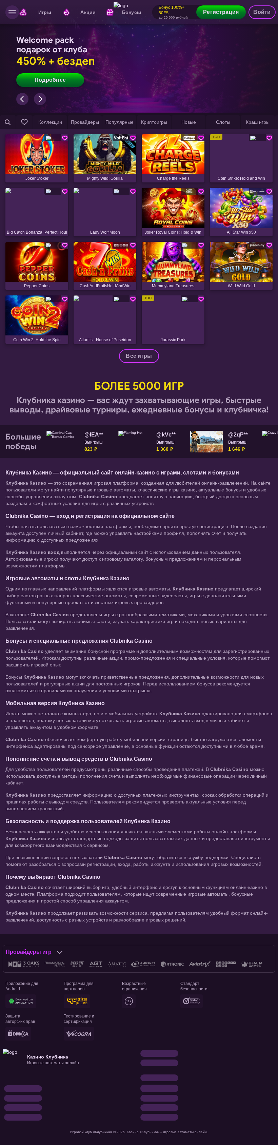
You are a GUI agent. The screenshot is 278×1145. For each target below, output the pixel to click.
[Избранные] (24, 122)
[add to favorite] (64, 137)
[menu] (12, 12)
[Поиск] (8, 122)
